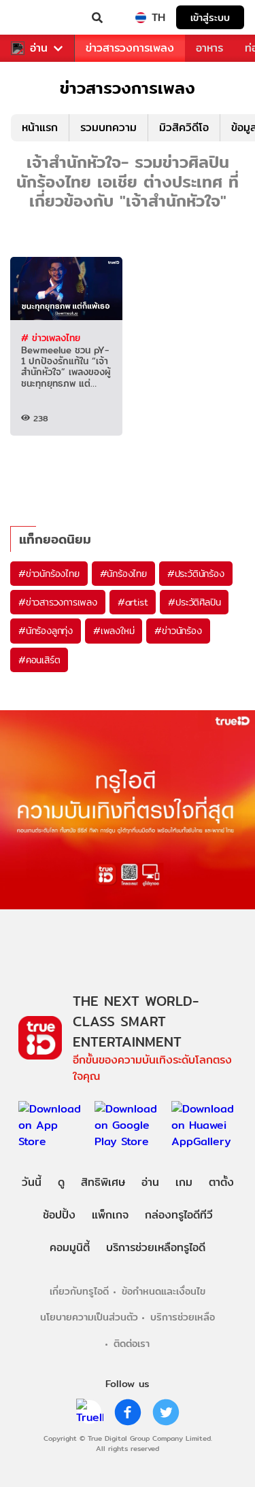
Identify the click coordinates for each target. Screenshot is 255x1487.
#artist (133, 602)
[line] (89, 1412)
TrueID (38, 18)
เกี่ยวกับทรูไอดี (79, 1291)
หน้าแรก (40, 127)
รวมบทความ (108, 127)
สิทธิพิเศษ (103, 1182)
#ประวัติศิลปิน (194, 602)
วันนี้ (31, 1182)
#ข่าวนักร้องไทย (49, 573)
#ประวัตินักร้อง (195, 573)
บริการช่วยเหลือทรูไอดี (155, 1247)
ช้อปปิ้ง (59, 1214)
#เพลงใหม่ (113, 630)
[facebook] (127, 1412)
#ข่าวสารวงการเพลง (57, 602)
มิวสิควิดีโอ (184, 127)
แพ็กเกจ (110, 1214)
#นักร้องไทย (123, 573)
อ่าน (39, 48)
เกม (183, 1182)
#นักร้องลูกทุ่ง (45, 630)
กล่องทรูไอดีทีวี (179, 1214)
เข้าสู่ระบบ (210, 17)
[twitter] (166, 1412)
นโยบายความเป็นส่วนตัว (89, 1317)
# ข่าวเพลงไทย (50, 337)
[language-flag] (140, 17)
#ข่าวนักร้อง (177, 630)
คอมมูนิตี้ (70, 1247)
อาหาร (209, 47)
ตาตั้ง (221, 1182)
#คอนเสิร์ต (39, 659)
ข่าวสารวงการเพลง (130, 47)
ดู (61, 1182)
